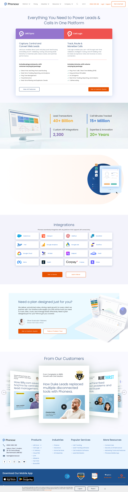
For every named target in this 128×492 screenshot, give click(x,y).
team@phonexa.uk (13, 456)
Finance (56, 445)
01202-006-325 (94, 4)
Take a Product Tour (55, 331)
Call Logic (36, 448)
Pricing (36, 4)
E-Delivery (36, 450)
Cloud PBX (36, 453)
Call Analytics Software (81, 450)
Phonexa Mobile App (112, 453)
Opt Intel (36, 461)
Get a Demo (52, 274)
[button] (123, 392)
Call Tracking (77, 445)
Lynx (34, 456)
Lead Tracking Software (81, 448)
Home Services (59, 450)
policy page (48, 490)
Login (102, 4)
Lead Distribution (78, 453)
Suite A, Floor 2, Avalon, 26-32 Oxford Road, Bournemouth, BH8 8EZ (14, 450)
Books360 (36, 463)
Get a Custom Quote (98, 89)
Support (108, 4)
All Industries (58, 453)
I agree (80, 488)
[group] (27, 235)
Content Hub (109, 445)
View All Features (29, 89)
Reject (93, 488)
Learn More (76, 274)
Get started (118, 4)
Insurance (57, 448)
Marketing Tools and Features (115, 450)
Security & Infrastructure (113, 448)
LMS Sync (36, 445)
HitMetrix (36, 458)
